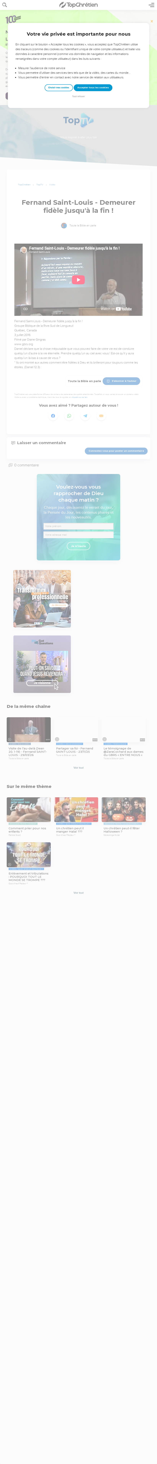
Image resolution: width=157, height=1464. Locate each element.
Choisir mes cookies (58, 87)
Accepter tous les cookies (93, 87)
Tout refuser (78, 96)
